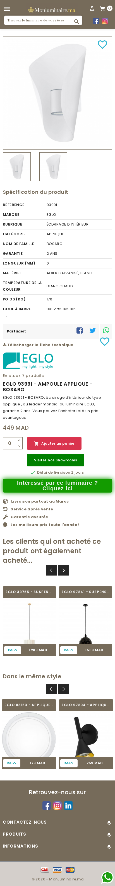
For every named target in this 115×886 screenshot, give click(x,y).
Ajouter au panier (54, 443)
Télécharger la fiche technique (39, 344)
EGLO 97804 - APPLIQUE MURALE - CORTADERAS (86, 705)
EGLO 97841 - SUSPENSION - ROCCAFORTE (85, 591)
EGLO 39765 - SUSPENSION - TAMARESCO (29, 591)
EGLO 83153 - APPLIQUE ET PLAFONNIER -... (28, 705)
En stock (12, 375)
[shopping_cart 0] (103, 8)
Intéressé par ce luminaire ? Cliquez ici (57, 485)
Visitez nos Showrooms (55, 460)
